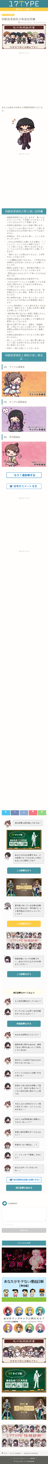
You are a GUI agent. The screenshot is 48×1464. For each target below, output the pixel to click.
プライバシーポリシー (19, 1458)
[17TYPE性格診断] (24, 5)
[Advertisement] (24, 78)
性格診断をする (24, 1023)
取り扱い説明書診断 (8, 15)
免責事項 (32, 1458)
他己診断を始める (24, 1188)
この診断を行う (24, 870)
